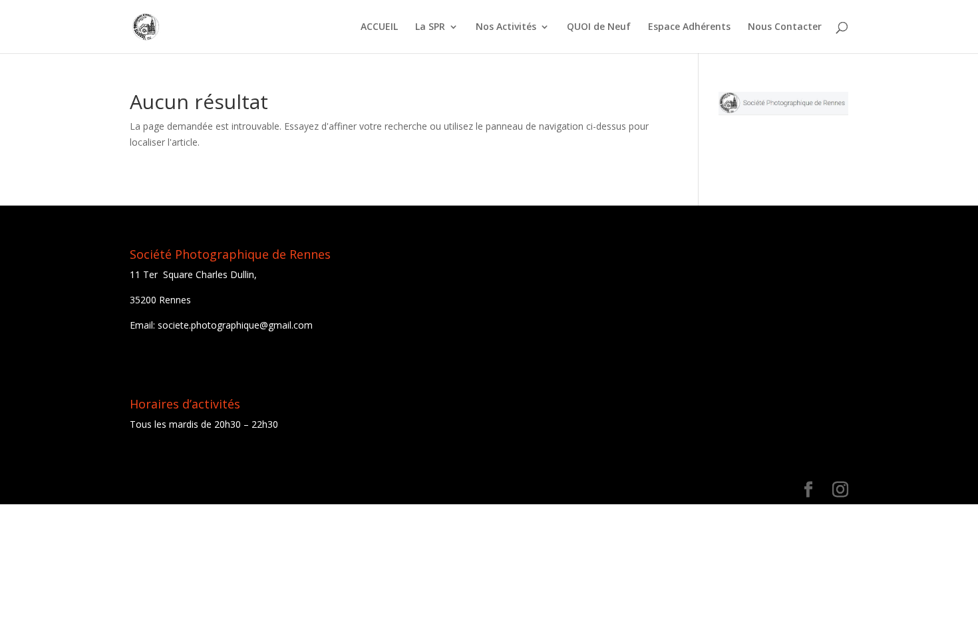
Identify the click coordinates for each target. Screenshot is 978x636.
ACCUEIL (379, 27)
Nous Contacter (785, 27)
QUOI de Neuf (599, 27)
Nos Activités (506, 27)
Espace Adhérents (689, 27)
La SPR (430, 27)
